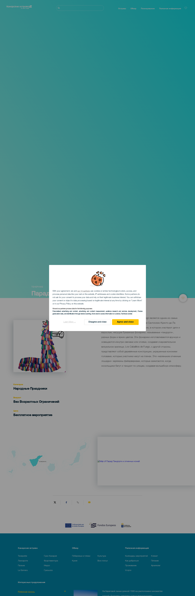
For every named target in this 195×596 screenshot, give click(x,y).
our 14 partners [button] (83, 291)
